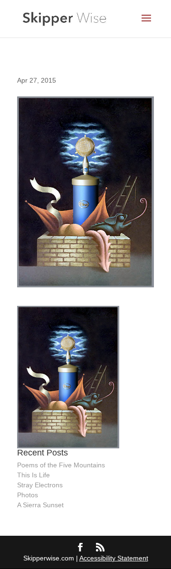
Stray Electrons (40, 485)
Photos (27, 495)
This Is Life (33, 475)
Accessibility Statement (113, 558)
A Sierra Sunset (40, 505)
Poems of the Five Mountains (61, 465)
